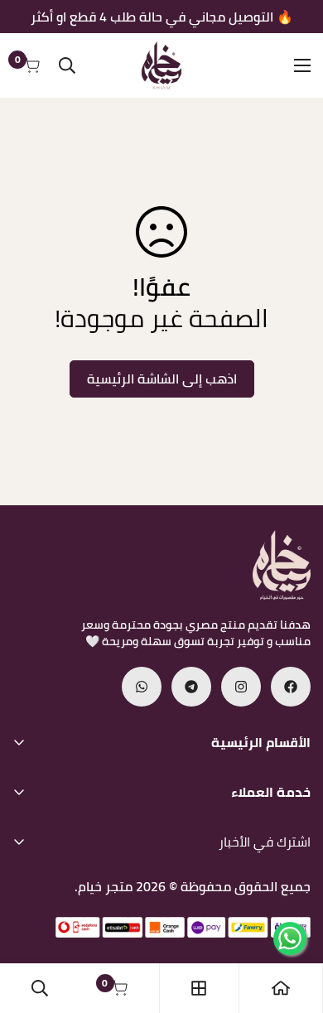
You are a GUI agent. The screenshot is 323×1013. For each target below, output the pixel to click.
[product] (281, 988)
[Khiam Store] (161, 65)
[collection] (198, 988)
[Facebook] (291, 687)
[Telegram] (191, 687)
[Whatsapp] (142, 687)
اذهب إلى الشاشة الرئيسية (162, 378)
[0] (119, 988)
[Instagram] (241, 687)
